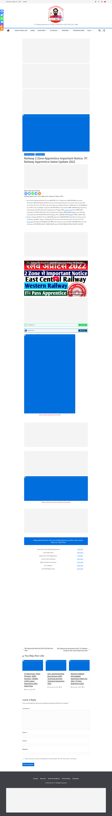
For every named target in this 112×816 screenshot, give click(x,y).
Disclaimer (76, 778)
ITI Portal (80, 556)
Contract (67, 210)
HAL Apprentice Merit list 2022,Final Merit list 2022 (38, 649)
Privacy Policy (66, 778)
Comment (26, 709)
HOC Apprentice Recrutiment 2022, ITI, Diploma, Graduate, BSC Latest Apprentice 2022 (72, 649)
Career (32, 30)
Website (25, 749)
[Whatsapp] (32, 193)
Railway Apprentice (29, 154)
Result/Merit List (40, 154)
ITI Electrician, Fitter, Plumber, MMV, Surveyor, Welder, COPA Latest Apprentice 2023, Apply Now (32, 680)
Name (25, 732)
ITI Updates (53, 30)
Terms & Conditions (54, 778)
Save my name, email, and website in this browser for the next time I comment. (51, 759)
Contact (35, 778)
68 (61, 687)
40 (83, 687)
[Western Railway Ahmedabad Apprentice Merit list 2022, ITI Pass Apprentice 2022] (79, 661)
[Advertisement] (56, 51)
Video (71, 215)
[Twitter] (29, 193)
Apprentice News (78, 30)
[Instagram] (2, 25)
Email (24, 741)
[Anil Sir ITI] (8, 30)
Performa (65, 30)
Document (30, 222)
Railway (73, 212)
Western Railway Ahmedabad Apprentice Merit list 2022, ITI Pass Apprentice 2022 (79, 679)
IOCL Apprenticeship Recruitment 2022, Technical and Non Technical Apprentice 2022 (55, 679)
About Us (43, 778)
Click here (80, 549)
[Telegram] (36, 193)
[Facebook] (25, 193)
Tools (89, 30)
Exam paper (41, 30)
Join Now (83, 325)
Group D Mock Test (21, 30)
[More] (39, 193)
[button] (46, 30)
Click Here (80, 552)
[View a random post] (104, 30)
